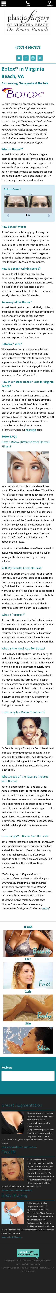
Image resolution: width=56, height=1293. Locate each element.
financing (31, 430)
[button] (8, 215)
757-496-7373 (28, 1271)
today (45, 908)
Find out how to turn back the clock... (17, 1190)
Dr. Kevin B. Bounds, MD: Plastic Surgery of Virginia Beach (33, 1262)
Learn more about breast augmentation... (19, 1147)
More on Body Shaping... (12, 1237)
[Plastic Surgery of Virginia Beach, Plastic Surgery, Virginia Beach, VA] (12, 1279)
